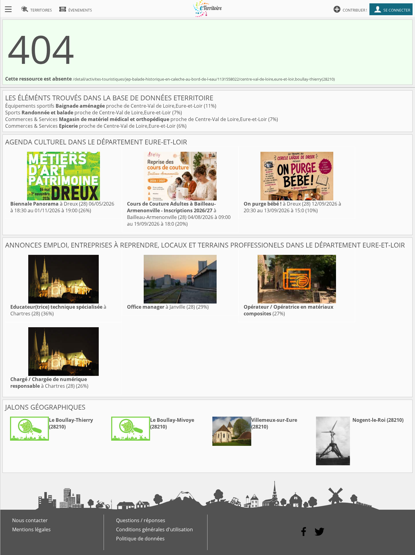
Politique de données (140, 538)
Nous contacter (30, 520)
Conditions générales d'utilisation (154, 529)
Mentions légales (31, 529)
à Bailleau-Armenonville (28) (171, 210)
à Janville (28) (161, 307)
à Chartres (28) (48, 382)
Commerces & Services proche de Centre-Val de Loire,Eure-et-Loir (136, 119)
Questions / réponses (140, 520)
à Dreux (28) (48, 203)
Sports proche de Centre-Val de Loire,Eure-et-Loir (88, 112)
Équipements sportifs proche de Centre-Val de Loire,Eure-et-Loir (104, 105)
